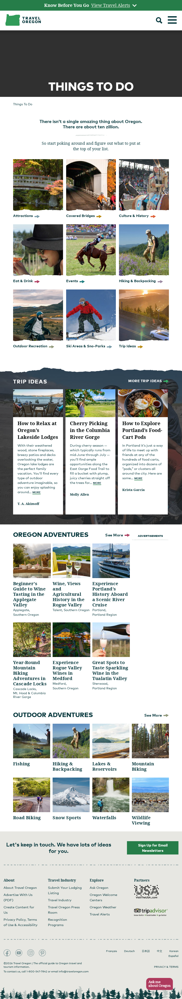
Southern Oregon (26, 614)
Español (173, 956)
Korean (173, 951)
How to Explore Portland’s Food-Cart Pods (142, 430)
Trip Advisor (151, 912)
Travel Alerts (100, 914)
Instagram (30, 952)
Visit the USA (146, 892)
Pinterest (42, 952)
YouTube (18, 952)
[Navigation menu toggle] (172, 20)
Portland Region (104, 614)
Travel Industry (59, 900)
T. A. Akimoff (28, 503)
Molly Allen (79, 494)
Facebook (7, 952)
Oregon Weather (103, 907)
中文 (159, 951)
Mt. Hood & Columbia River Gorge (29, 695)
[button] (158, 984)
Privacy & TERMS (166, 966)
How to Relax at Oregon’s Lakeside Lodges (38, 430)
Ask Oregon (99, 888)
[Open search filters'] (159, 21)
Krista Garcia (133, 489)
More (36, 492)
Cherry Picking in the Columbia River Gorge (90, 430)
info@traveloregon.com (74, 971)
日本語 (146, 951)
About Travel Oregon (20, 888)
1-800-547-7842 (36, 971)
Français (111, 951)
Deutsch (129, 951)
